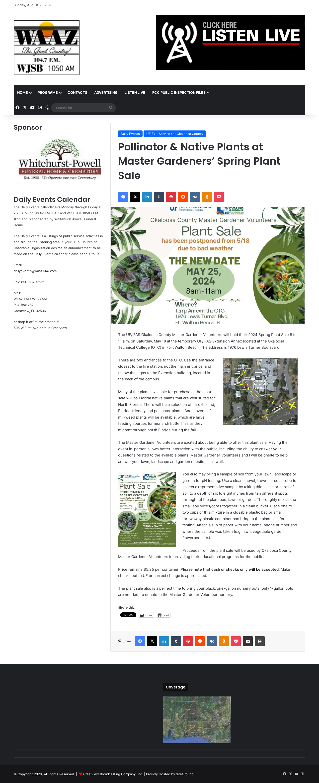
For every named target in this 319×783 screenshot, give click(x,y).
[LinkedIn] (147, 197)
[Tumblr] (159, 197)
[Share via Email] (248, 641)
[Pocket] (219, 197)
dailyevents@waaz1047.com (35, 271)
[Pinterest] (171, 197)
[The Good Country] (47, 47)
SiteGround (185, 774)
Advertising (106, 92)
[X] (135, 197)
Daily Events (130, 134)
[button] (260, 391)
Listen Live (135, 92)
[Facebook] (123, 197)
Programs (48, 92)
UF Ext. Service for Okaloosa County (174, 134)
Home (22, 92)
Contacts (77, 92)
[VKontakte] (195, 197)
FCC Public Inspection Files (179, 92)
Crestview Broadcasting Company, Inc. (113, 774)
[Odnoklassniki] (207, 197)
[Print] (260, 641)
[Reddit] (183, 197)
